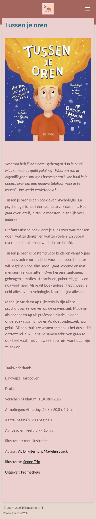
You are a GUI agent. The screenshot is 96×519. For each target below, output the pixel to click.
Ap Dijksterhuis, (30, 451)
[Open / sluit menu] (88, 8)
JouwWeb (22, 513)
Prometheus (31, 472)
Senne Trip (31, 462)
